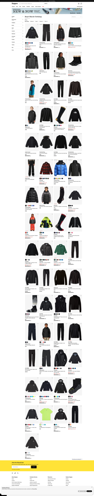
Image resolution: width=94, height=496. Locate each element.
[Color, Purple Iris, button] (27, 314)
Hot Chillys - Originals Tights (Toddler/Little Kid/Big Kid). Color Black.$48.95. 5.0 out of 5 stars (61, 335)
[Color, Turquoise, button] (56, 125)
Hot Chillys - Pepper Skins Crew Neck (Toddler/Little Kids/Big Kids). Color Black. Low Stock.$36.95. (75, 335)
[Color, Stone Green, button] (58, 314)
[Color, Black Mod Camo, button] (45, 178)
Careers (13, 480)
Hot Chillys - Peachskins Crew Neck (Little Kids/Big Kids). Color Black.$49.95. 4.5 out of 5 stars (46, 118)
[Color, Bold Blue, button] (70, 178)
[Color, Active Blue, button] (32, 205)
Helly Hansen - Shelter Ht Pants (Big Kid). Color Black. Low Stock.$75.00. (32, 172)
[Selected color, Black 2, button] (26, 424)
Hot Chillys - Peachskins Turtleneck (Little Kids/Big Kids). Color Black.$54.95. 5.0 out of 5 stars (75, 308)
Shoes (67, 485)
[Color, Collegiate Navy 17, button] (46, 396)
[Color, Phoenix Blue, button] (27, 43)
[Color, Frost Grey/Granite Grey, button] (30, 71)
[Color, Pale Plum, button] (61, 178)
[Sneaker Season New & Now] (47, 11)
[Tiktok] (15, 473)
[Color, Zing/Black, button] (46, 260)
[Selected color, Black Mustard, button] (54, 125)
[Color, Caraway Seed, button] (30, 205)
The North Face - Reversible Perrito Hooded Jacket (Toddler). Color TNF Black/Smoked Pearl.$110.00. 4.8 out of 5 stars (61, 418)
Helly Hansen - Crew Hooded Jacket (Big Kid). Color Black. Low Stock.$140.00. (46, 335)
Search (45, 3)
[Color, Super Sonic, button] (56, 368)
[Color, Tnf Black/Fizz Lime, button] (32, 71)
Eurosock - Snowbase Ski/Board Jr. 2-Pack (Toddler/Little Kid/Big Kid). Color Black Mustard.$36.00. (61, 118)
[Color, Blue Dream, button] (43, 424)
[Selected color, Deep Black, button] (54, 232)
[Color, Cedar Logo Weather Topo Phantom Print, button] (70, 43)
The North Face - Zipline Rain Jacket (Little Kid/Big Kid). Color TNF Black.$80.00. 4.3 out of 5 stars (61, 390)
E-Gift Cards (50, 485)
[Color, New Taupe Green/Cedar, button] (29, 71)
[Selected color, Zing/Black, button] (54, 260)
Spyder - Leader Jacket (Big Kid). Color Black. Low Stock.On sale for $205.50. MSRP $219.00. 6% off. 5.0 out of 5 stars (46, 226)
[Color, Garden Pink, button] (72, 396)
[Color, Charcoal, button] (58, 125)
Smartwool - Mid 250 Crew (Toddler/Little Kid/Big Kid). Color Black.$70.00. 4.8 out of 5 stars (61, 280)
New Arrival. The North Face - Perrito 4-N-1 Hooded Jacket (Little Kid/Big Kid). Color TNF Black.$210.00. (75, 172)
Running (67, 483)
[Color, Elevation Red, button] (29, 205)
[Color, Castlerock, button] (27, 342)
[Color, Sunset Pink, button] (43, 342)
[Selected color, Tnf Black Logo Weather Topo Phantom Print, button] (69, 43)
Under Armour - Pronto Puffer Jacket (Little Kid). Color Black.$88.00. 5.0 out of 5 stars (32, 145)
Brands (67, 478)
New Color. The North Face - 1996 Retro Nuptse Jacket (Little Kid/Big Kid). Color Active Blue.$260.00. (61, 172)
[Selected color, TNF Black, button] (69, 178)
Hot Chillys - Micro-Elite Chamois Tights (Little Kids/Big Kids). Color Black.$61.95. (32, 362)
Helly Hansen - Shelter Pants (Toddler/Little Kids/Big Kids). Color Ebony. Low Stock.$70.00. (46, 362)
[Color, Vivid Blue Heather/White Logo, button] (33, 424)
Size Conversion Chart (52, 478)
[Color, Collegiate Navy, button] (70, 205)
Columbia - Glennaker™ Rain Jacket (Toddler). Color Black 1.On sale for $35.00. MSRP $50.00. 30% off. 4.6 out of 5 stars (75, 362)
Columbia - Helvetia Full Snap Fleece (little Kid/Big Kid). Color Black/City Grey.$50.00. (75, 226)
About (13, 478)
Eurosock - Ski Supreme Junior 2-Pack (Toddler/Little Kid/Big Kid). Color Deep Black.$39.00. (61, 226)
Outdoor (41, 21)
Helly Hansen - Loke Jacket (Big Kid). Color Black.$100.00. (32, 118)
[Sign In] (79, 4)
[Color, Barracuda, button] (45, 424)
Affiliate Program (51, 480)
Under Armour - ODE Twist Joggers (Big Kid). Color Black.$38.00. (32, 335)
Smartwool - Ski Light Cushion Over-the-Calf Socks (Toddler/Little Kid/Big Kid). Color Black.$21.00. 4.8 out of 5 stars (32, 308)
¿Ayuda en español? (33, 482)
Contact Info (32, 480)
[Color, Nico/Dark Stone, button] (72, 232)
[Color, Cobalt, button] (43, 232)
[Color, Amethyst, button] (59, 232)
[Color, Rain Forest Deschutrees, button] (46, 178)
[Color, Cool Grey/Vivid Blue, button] (32, 424)
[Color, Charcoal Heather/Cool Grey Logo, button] (27, 424)
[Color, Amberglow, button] (70, 424)
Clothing (31, 21)
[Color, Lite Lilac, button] (27, 396)
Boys (36, 21)
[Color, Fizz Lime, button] (33, 396)
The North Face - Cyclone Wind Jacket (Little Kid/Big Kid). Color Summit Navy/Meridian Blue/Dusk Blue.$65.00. (32, 92)
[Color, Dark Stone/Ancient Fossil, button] (70, 232)
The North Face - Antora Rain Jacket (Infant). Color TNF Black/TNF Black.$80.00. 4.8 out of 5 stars (32, 446)
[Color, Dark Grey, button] (58, 232)
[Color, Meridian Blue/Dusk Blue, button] (32, 396)
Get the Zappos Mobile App (17, 482)
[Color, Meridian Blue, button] (30, 396)
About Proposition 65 (33, 485)
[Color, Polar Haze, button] (29, 453)
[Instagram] (12, 473)
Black (46, 21)
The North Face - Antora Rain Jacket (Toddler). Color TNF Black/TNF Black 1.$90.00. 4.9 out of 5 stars (32, 390)
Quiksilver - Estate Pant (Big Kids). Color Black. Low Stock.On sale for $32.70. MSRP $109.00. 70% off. (75, 418)
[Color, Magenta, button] (61, 125)
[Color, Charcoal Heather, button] (72, 205)
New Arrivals (68, 482)
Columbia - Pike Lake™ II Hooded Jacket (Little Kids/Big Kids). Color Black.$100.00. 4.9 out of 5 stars (46, 308)
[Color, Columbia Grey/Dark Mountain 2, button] (30, 43)
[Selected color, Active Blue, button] (54, 178)
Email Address (15, 466)
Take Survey (50, 483)
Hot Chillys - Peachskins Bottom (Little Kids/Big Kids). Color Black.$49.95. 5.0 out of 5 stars (61, 92)
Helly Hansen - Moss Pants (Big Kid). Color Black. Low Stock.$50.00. (46, 65)
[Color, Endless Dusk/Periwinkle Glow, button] (27, 71)
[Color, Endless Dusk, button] (59, 396)
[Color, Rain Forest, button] (42, 260)
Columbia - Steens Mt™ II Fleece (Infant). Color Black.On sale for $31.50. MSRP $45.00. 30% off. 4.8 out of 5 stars (75, 199)
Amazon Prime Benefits (16, 483)
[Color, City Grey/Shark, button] (48, 260)
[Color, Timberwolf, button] (48, 178)
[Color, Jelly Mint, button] (42, 424)
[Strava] (18, 473)
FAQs (31, 478)
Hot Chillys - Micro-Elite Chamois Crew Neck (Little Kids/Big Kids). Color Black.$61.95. (75, 92)
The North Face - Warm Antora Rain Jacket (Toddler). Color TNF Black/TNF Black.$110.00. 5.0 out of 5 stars (61, 65)
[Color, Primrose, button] (58, 178)
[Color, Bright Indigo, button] (62, 260)
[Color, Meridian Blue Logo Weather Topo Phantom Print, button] (72, 43)
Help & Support (79, 6)
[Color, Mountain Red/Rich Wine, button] (29, 43)
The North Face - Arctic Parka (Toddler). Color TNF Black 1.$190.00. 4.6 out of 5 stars (46, 145)
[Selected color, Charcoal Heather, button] (40, 260)
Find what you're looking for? (76, 459)
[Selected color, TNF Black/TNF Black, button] (54, 71)
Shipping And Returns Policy (35, 483)
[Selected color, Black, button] (26, 125)
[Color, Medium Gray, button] (70, 396)
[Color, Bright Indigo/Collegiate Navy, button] (61, 260)
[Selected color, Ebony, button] (40, 368)
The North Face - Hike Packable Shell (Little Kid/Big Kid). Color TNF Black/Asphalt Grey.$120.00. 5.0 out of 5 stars (32, 65)
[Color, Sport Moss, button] (59, 178)
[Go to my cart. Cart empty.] (81, 4)
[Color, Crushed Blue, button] (59, 368)
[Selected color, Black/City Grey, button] (69, 232)
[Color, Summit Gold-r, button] (56, 178)
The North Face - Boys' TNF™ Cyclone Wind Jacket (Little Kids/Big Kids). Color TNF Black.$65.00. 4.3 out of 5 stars (61, 36)
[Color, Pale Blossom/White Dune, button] (56, 71)
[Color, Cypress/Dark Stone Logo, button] (30, 424)
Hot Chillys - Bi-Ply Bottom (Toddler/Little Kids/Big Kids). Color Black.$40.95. (46, 280)
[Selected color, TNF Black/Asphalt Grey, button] (26, 71)
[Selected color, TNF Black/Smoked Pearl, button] (54, 424)
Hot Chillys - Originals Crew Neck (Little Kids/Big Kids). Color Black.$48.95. (61, 145)
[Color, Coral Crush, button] (29, 396)
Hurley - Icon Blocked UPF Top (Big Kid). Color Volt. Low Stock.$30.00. (46, 418)
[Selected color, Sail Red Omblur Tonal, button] (40, 178)
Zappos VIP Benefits (15, 485)
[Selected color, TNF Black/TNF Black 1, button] (26, 396)
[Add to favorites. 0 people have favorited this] (38, 24)
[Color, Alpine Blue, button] (29, 314)
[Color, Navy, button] (45, 342)
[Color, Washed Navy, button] (27, 125)
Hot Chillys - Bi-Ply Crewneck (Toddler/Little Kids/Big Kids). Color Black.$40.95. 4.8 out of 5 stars (32, 280)
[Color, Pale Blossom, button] (58, 424)
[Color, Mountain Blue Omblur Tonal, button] (43, 178)
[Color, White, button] (42, 342)
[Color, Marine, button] (59, 125)
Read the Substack (51, 0)
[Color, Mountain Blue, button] (75, 368)
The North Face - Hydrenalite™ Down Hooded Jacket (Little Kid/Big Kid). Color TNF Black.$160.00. (32, 199)
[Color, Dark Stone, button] (27, 260)
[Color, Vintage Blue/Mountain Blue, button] (27, 232)
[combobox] (31, 4)
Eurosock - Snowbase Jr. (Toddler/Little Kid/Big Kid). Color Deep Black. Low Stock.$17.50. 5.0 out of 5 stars (61, 199)
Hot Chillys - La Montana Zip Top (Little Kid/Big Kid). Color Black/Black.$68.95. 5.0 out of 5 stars (75, 280)
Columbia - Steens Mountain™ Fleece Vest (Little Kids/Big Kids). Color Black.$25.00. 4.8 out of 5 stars (61, 308)
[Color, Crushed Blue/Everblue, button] (56, 260)
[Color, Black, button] (43, 260)
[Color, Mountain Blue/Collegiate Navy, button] (32, 43)
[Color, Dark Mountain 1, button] (29, 260)
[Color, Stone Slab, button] (27, 205)
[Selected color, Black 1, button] (26, 43)
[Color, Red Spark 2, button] (29, 424)
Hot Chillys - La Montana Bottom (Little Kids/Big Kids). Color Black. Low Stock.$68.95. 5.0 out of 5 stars (75, 253)
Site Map (49, 482)
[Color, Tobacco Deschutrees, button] (42, 178)
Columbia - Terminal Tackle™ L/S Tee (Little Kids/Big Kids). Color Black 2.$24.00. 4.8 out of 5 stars (32, 418)
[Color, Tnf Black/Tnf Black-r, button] (62, 178)
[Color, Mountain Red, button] (45, 396)
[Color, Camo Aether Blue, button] (42, 232)
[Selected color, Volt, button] (40, 424)
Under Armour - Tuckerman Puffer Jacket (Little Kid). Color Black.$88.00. (46, 199)
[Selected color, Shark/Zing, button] (26, 232)
